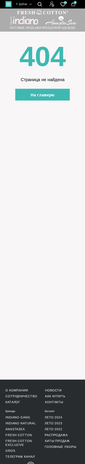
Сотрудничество (21, 396)
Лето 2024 (53, 417)
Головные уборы (60, 447)
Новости (53, 390)
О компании (16, 390)
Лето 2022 (53, 429)
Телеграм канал (20, 456)
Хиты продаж (57, 441)
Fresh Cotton (18, 435)
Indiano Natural (20, 423)
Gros (10, 450)
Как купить (55, 396)
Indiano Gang (17, 417)
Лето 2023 (53, 423)
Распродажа (56, 435)
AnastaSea (15, 429)
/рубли (22, 4)
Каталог (12, 402)
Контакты (54, 402)
